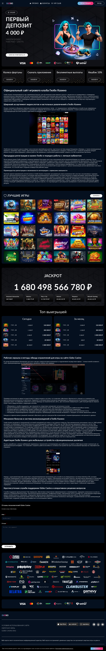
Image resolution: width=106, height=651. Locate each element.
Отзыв (4, 523)
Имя (3, 514)
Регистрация (85, 3)
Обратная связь (8, 628)
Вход (99, 3)
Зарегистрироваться (17, 55)
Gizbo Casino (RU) (9, 631)
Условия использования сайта (15, 625)
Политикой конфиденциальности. (64, 648)
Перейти (9, 79)
